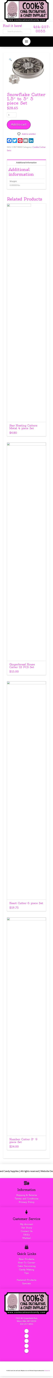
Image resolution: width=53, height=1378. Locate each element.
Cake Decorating (26, 1266)
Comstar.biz (47, 1370)
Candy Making (26, 1269)
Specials (26, 1283)
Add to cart (18, 124)
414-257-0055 (26, 1324)
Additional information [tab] (26, 162)
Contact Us (27, 1231)
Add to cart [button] (27, 417)
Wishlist (26, 1238)
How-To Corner (26, 1262)
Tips (26, 1273)
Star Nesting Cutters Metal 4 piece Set (23, 427)
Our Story (26, 1227)
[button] (26, 41)
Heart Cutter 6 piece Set (26, 903)
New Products (26, 1259)
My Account (26, 1224)
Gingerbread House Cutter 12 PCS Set (22, 666)
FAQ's (26, 1234)
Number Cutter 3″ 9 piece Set (23, 1141)
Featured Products (26, 1280)
